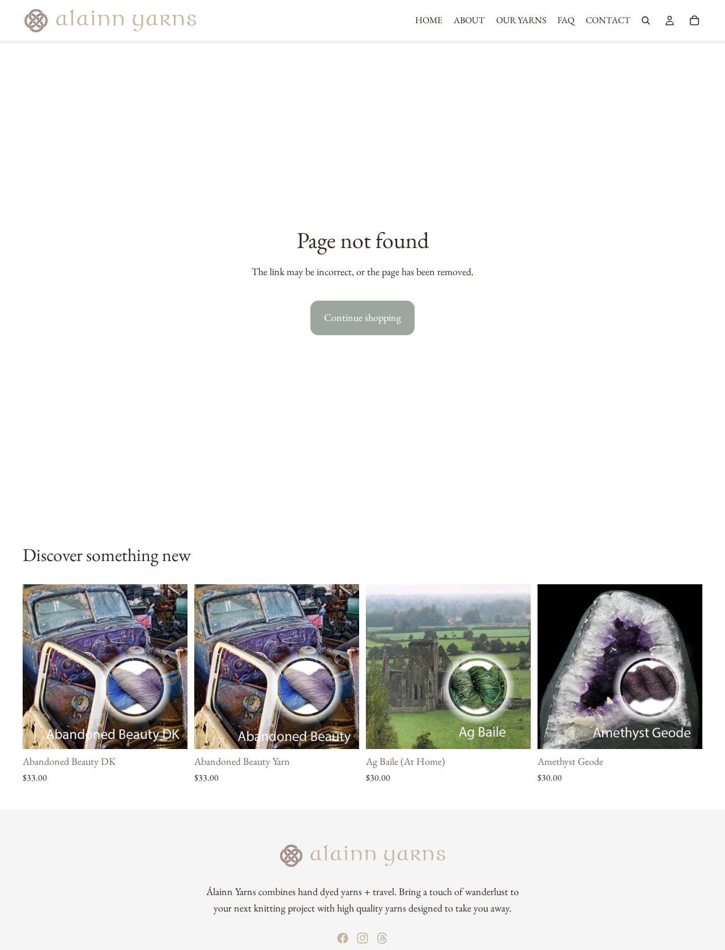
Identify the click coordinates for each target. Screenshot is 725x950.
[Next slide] (170, 666)
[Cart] (694, 20)
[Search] (645, 20)
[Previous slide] (40, 666)
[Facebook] (342, 938)
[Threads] (382, 938)
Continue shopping (362, 317)
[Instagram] (362, 938)
